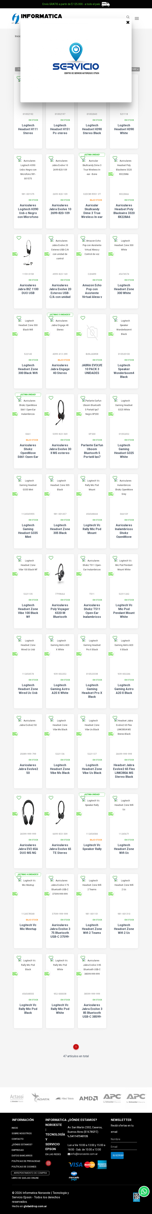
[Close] (128, 22)
